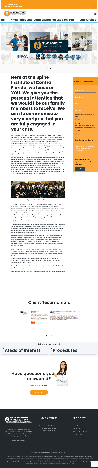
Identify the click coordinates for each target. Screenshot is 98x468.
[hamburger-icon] (94, 5)
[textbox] (85, 140)
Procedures (65, 350)
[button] (95, 13)
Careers (79, 426)
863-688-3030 (12, 4)
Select (76, 137)
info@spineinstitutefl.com (13, 6)
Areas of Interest (22, 350)
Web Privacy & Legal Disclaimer (79, 432)
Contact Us (79, 435)
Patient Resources (79, 429)
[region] (49, 43)
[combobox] (85, 140)
